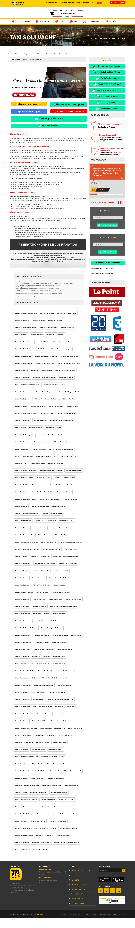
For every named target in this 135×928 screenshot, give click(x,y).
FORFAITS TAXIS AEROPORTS (109, 263)
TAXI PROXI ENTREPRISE (109, 84)
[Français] (98, 3)
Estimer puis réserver (30, 104)
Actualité (75, 880)
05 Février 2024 (45, 869)
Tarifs (61, 22)
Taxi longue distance (50, 118)
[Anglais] (100, 3)
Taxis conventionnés (50, 125)
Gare (75, 22)
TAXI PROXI (39, 914)
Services (112, 22)
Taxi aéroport (77, 894)
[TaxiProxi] (16, 880)
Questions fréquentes (109, 108)
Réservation (43, 22)
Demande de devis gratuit (102, 273)
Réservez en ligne (30, 111)
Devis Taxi (75, 875)
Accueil (94, 39)
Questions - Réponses (90, 914)
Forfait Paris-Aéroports (81, 871)
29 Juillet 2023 (45, 878)
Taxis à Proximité (22, 22)
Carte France (104, 39)
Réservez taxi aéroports (70, 104)
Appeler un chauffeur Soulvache (70, 111)
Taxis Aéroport (93, 22)
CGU (24, 914)
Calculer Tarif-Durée (79, 885)
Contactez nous (77, 903)
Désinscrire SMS (77, 899)
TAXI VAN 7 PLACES (109, 96)
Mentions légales (16, 914)
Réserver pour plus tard (102, 269)
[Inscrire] (123, 870)
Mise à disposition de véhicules (109, 90)
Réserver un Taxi (78, 889)
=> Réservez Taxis (118, 2)
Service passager (118, 39)
